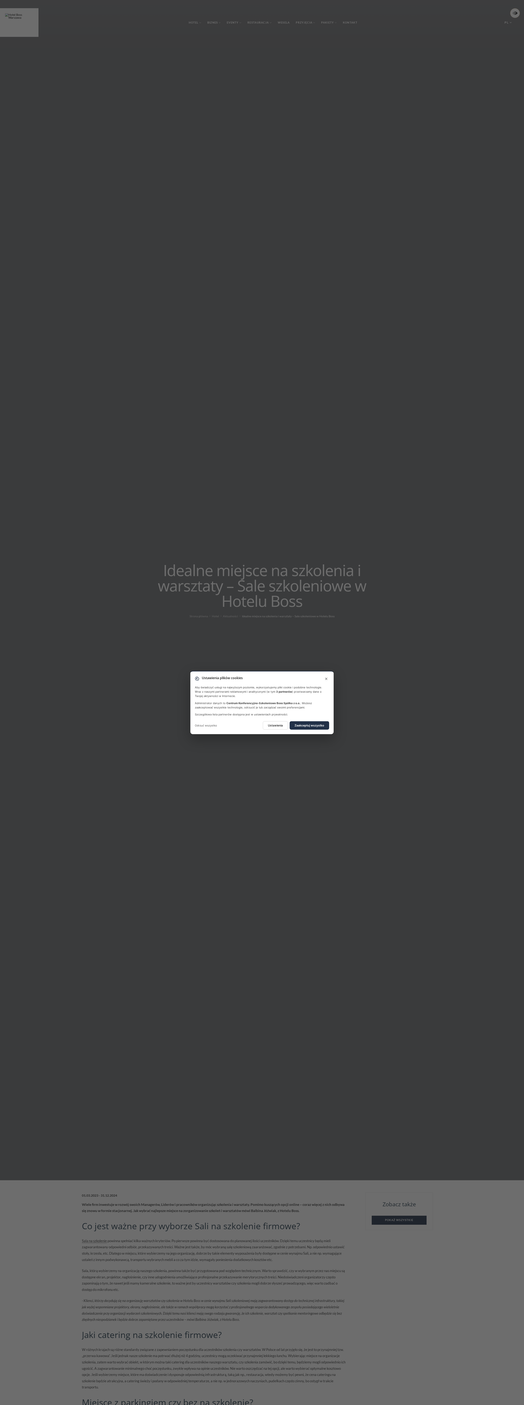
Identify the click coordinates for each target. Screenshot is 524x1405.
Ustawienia (275, 725)
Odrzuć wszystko (206, 725)
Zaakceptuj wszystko (309, 725)
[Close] (326, 679)
